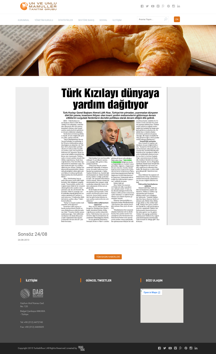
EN (177, 19)
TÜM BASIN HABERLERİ (108, 257)
